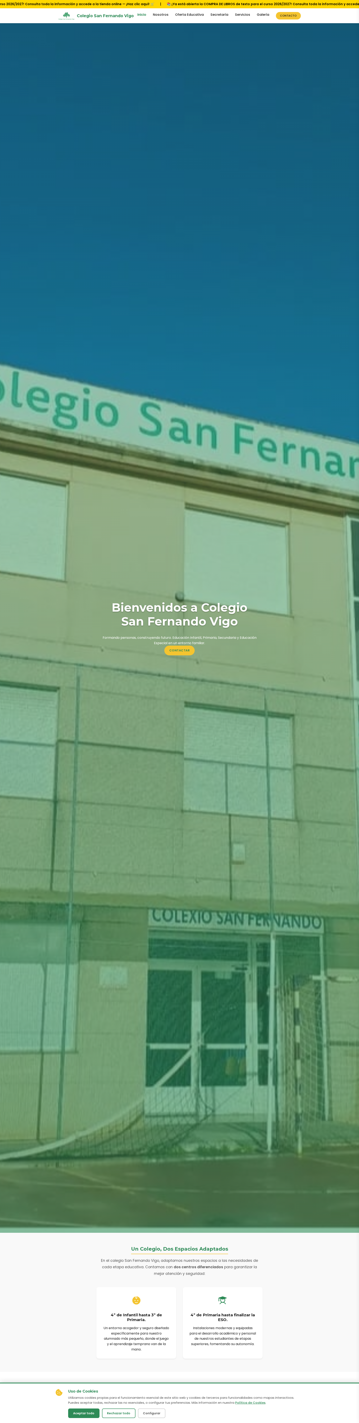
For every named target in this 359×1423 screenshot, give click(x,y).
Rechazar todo (118, 1413)
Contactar (179, 650)
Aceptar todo (83, 1413)
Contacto (288, 15)
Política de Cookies (250, 1403)
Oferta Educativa (189, 14)
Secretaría (219, 14)
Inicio (141, 14)
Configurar (151, 1413)
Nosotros (160, 14)
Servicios (242, 14)
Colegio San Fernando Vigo (105, 15)
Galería (263, 14)
